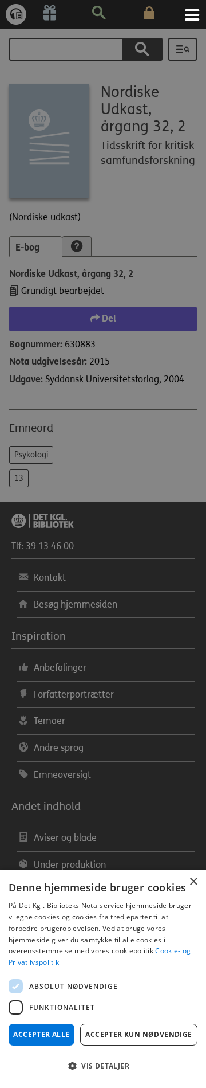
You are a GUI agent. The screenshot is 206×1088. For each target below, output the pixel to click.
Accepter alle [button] (41, 1034)
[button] (103, 1066)
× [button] (193, 882)
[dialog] (103, 979)
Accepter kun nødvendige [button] (138, 1034)
